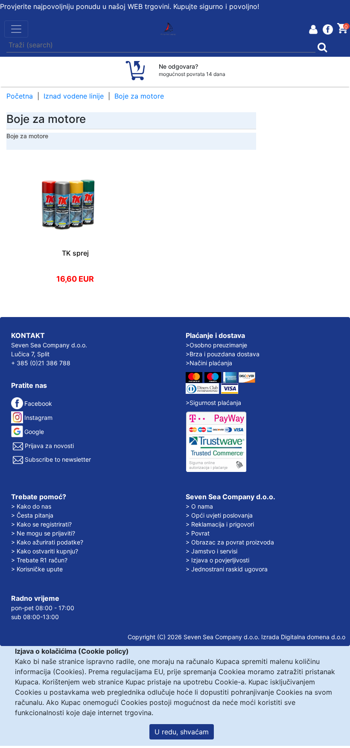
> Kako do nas (31, 506)
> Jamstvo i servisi (211, 551)
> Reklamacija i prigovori (220, 524)
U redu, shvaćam (182, 732)
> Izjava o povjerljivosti (217, 560)
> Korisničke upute (37, 569)
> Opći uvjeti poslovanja (219, 515)
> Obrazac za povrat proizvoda (230, 542)
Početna (19, 96)
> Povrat (198, 533)
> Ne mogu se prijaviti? (43, 533)
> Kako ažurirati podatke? (47, 542)
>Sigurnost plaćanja (213, 402)
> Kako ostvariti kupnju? (44, 551)
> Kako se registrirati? (41, 524)
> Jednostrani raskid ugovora (227, 569)
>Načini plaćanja (209, 363)
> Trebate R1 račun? (39, 560)
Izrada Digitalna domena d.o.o (303, 636)
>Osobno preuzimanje (216, 345)
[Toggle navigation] (16, 29)
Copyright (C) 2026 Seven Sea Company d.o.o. (194, 636)
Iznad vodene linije (74, 96)
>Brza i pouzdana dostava (223, 354)
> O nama (199, 506)
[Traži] (325, 45)
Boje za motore (139, 96)
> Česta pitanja (32, 515)
